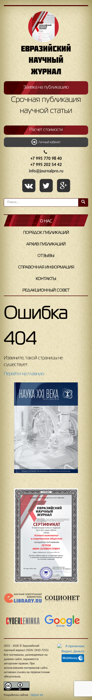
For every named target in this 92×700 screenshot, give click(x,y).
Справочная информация (46, 267)
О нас (46, 221)
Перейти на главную (24, 374)
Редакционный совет (46, 290)
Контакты (46, 279)
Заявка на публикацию (46, 87)
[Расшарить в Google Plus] (63, 186)
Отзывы (46, 256)
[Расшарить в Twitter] (47, 186)
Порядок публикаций (46, 233)
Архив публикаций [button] (46, 244)
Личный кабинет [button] (49, 142)
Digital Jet (37, 695)
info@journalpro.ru (46, 171)
